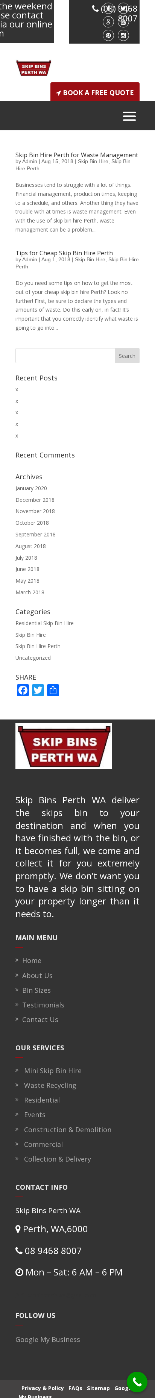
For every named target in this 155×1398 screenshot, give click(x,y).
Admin (29, 161)
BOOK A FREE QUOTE (98, 92)
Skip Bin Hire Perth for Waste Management (76, 155)
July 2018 (26, 557)
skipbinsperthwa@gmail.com (61, 1295)
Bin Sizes (34, 990)
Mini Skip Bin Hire (51, 1070)
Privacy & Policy (43, 1388)
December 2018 (35, 499)
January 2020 (31, 488)
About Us (35, 975)
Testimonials (41, 1004)
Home (29, 960)
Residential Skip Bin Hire (44, 623)
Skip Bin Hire (93, 161)
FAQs (79, 1388)
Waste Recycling (48, 1085)
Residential (40, 1099)
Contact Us (38, 1019)
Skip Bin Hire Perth (38, 646)
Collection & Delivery (55, 1158)
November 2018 (35, 511)
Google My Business (47, 1339)
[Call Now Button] (137, 1382)
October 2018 (32, 522)
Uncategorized (33, 657)
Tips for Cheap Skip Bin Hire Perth (64, 253)
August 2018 (30, 546)
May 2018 (27, 580)
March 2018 (29, 592)
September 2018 (35, 534)
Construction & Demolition (65, 1129)
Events (33, 1114)
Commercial (41, 1144)
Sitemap (104, 1388)
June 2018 (27, 569)
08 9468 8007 (52, 1250)
